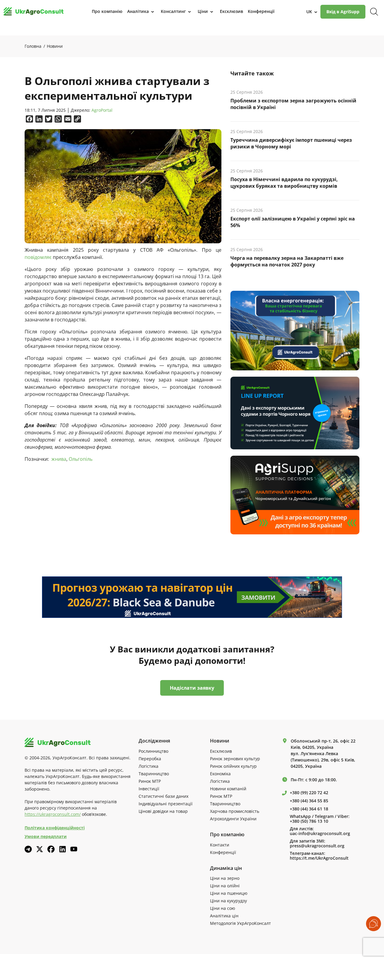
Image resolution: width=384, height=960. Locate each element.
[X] (39, 849)
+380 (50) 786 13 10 (309, 821)
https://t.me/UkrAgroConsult (319, 858)
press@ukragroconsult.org (317, 846)
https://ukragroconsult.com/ (53, 814)
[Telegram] (28, 849)
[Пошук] (374, 11)
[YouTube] (73, 849)
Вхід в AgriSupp (342, 11)
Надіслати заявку (192, 688)
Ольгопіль (80, 459)
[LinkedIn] (62, 849)
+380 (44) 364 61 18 (309, 809)
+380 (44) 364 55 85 (309, 801)
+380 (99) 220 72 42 (309, 792)
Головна (33, 46)
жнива (58, 459)
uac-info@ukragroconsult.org (320, 833)
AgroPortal (102, 110)
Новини (55, 46)
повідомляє (38, 257)
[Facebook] (51, 849)
